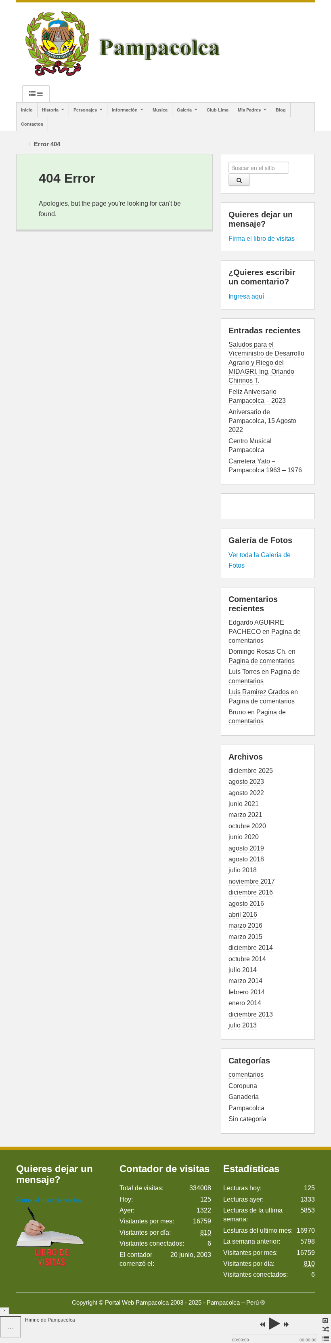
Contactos (32, 124)
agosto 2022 (246, 792)
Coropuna (242, 1085)
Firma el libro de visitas (261, 238)
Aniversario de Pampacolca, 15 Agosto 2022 (262, 421)
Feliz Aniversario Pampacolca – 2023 (257, 396)
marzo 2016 (245, 925)
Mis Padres (249, 110)
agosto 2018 (246, 859)
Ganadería (243, 1096)
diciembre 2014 (250, 947)
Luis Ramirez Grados (258, 691)
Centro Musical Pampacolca (250, 445)
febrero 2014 (246, 992)
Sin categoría (247, 1119)
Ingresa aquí (246, 296)
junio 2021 (243, 803)
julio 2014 (242, 969)
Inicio (27, 110)
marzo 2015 (245, 936)
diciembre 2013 (250, 1014)
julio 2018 (242, 870)
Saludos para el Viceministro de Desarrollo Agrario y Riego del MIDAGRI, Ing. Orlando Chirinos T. (266, 362)
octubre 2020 (247, 826)
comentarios (246, 1074)
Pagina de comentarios (261, 660)
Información (125, 110)
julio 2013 (242, 1025)
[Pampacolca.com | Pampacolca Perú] (124, 43)
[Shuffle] (326, 1329)
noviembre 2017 (251, 881)
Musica (160, 110)
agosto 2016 (246, 903)
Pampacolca (246, 1108)
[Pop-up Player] (326, 1320)
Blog (281, 110)
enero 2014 (244, 1003)
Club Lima (217, 110)
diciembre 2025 (250, 770)
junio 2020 (243, 837)
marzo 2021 (245, 814)
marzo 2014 (245, 980)
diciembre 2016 (250, 892)
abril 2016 (242, 914)
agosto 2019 (246, 848)
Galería (184, 110)
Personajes (85, 110)
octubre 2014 (247, 959)
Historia (50, 110)
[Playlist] (326, 1338)
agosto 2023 (246, 781)
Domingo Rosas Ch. (257, 651)
